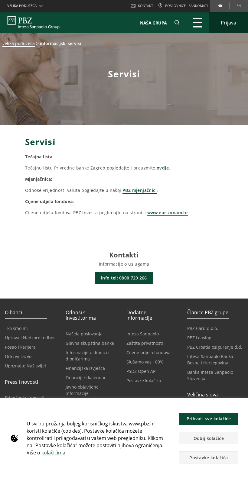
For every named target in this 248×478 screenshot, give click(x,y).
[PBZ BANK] (33, 22)
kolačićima (53, 452)
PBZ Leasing (199, 338)
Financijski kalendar (86, 377)
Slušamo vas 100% (145, 362)
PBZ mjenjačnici (139, 190)
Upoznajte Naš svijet (25, 366)
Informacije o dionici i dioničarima (87, 356)
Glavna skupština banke (90, 343)
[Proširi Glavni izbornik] (197, 22)
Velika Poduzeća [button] (22, 5)
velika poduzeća (18, 43)
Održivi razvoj (19, 356)
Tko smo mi (16, 328)
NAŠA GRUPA (153, 23)
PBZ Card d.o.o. (202, 328)
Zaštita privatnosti (144, 343)
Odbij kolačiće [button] (209, 438)
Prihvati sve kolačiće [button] (209, 418)
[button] (240, 406)
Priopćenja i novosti (24, 398)
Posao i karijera (20, 347)
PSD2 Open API (141, 371)
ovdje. (163, 168)
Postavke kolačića (143, 380)
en (239, 5)
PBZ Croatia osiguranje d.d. (214, 347)
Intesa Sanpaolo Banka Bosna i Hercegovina (210, 360)
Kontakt (145, 5)
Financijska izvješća (85, 368)
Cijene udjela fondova (148, 352)
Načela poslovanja (84, 334)
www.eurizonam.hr (167, 212)
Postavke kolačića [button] (208, 457)
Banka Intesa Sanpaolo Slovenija (210, 375)
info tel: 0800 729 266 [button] (124, 278)
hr (219, 5)
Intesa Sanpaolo (142, 334)
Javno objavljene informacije (82, 390)
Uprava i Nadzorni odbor (30, 338)
